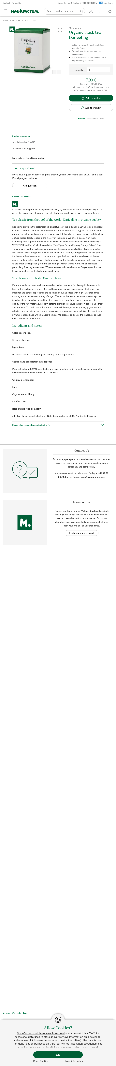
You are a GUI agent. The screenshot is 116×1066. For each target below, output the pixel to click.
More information (74, 1061)
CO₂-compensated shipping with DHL (91, 90)
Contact (6, 3)
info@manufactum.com (93, 476)
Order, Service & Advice (77, 3)
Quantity (79, 69)
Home (5, 20)
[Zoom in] (59, 72)
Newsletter (17, 3)
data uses (34, 1036)
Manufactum (38, 158)
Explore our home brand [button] (81, 533)
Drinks (27, 20)
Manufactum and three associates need (41, 1033)
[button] (59, 30)
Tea (34, 20)
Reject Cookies (40, 1061)
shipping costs (102, 87)
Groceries (16, 20)
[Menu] (4, 11)
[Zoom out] (54, 72)
